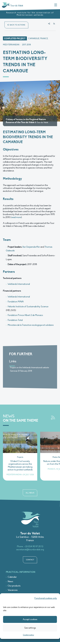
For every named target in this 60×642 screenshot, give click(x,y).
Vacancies (13, 590)
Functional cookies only (45, 598)
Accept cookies (30, 619)
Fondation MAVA (16, 301)
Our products (14, 585)
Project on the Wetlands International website (29, 367)
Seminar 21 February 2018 (21, 371)
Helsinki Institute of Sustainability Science (28, 306)
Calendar (12, 577)
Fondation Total (15, 320)
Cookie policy (28, 635)
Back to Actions (17, 25)
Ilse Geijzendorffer (31, 246)
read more (16, 217)
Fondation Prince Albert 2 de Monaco (25, 315)
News (10, 581)
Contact (30, 560)
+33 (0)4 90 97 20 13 (33, 546)
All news (30, 493)
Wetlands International (19, 284)
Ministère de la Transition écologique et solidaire (31, 325)
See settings (30, 627)
